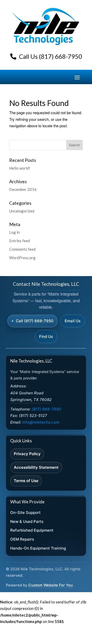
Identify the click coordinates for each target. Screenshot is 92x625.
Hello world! (19, 168)
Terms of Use (26, 480)
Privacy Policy (27, 453)
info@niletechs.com (40, 422)
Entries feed (19, 240)
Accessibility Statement (36, 467)
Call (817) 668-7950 (34, 320)
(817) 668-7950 (46, 409)
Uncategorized (21, 211)
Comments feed (22, 249)
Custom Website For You (50, 585)
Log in (14, 232)
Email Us (72, 320)
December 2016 (23, 189)
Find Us (46, 336)
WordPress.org (22, 257)
